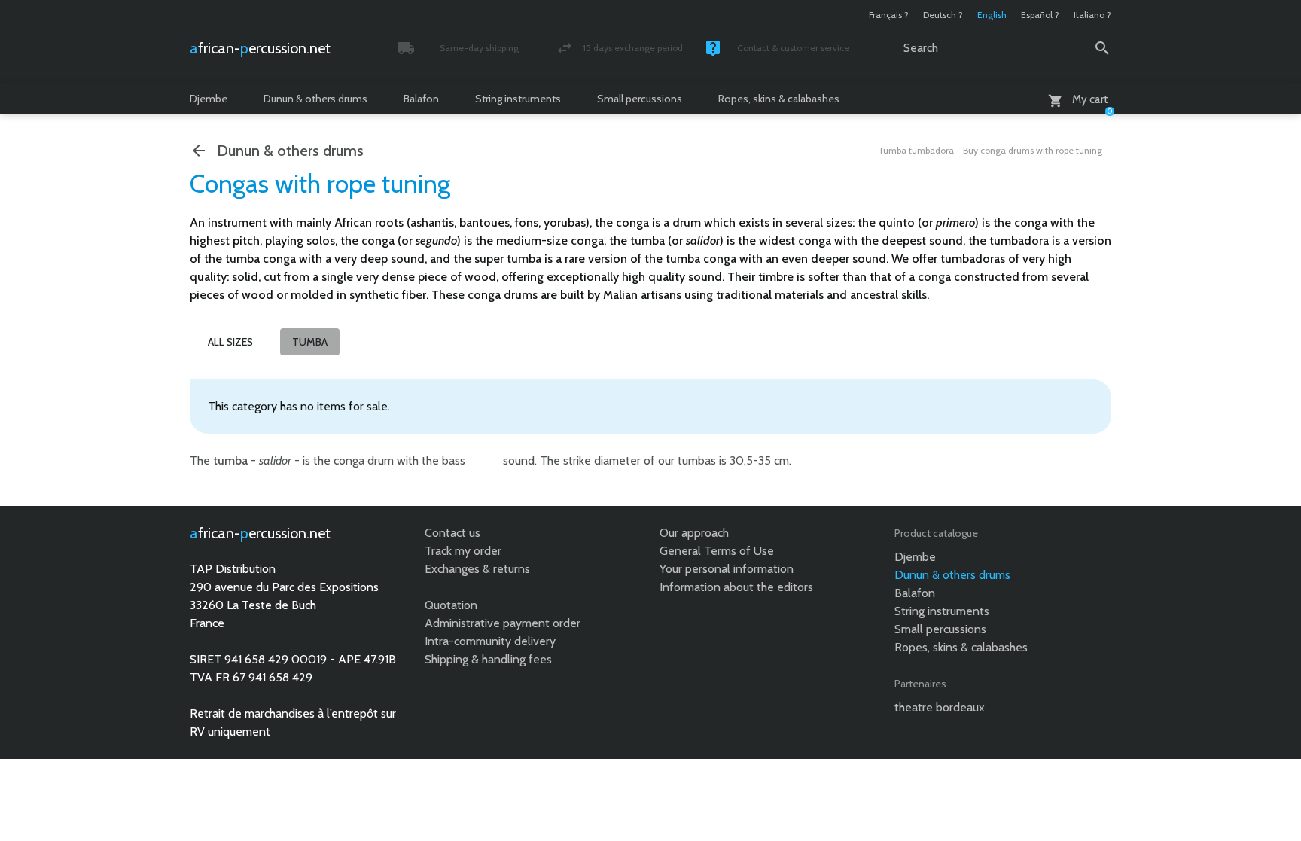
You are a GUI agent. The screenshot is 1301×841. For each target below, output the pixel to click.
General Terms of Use (717, 551)
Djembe (208, 98)
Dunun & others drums (315, 98)
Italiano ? (1092, 14)
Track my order (463, 551)
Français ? (889, 14)
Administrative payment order (502, 623)
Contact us (452, 533)
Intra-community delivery (490, 641)
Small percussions (639, 98)
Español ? (1040, 14)
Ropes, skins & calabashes (778, 98)
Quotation (451, 605)
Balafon (421, 98)
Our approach (694, 533)
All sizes (230, 342)
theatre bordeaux (939, 707)
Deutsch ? (943, 14)
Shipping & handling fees (488, 659)
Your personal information (727, 569)
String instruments (518, 98)
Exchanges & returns (477, 569)
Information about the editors (736, 587)
